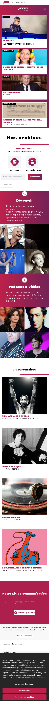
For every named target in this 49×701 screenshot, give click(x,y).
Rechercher (35, 177)
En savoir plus (38, 677)
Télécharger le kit (26, 612)
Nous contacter (24, 636)
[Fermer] (46, 656)
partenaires (24, 369)
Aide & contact (10, 652)
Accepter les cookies (24, 697)
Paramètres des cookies (24, 684)
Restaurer (7, 184)
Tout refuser (24, 690)
